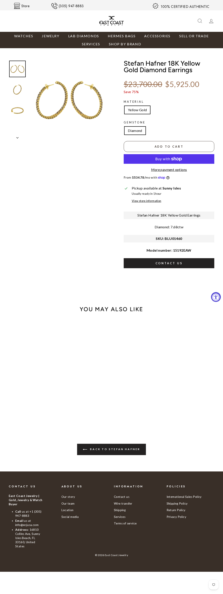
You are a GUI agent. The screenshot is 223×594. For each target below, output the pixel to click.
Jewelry (50, 36)
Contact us (169, 263)
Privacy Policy (176, 517)
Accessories (157, 36)
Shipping (120, 510)
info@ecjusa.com (27, 525)
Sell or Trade (194, 36)
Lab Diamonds (83, 36)
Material (134, 101)
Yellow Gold (137, 110)
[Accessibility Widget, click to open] (216, 297)
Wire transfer (123, 503)
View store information (146, 201)
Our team (68, 503)
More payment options (169, 169)
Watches (23, 36)
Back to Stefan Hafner (114, 449)
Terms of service (125, 523)
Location (67, 510)
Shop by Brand (125, 44)
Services (91, 44)
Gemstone (134, 122)
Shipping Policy (177, 503)
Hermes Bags (122, 36)
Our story (68, 496)
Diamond (135, 130)
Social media (70, 517)
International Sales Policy (184, 496)
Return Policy (176, 510)
